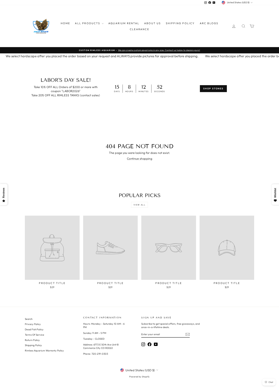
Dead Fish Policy (34, 329)
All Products (88, 23)
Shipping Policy (180, 23)
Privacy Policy (33, 324)
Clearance (139, 29)
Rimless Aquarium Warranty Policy (44, 350)
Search (29, 318)
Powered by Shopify (139, 376)
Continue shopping (139, 158)
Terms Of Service (34, 334)
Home (65, 23)
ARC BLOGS (209, 23)
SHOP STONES (213, 88)
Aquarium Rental (123, 23)
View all (139, 205)
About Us (152, 23)
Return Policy (32, 340)
